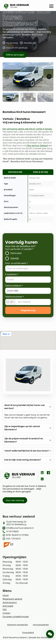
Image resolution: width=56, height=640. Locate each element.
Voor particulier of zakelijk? (19, 249)
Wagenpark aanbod (12, 598)
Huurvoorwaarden (41, 624)
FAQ (5, 609)
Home (6, 595)
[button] (49, 76)
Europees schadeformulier (16, 616)
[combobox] (10, 302)
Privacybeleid (28, 632)
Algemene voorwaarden (17, 624)
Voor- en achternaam (16, 263)
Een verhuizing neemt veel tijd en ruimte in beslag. (27, 128)
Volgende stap (28, 310)
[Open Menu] (51, 6)
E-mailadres (11, 274)
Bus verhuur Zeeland (37, 145)
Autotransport (10, 602)
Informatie (8, 606)
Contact (6, 613)
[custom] (42, 472)
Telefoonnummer (14, 296)
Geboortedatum (14, 285)
